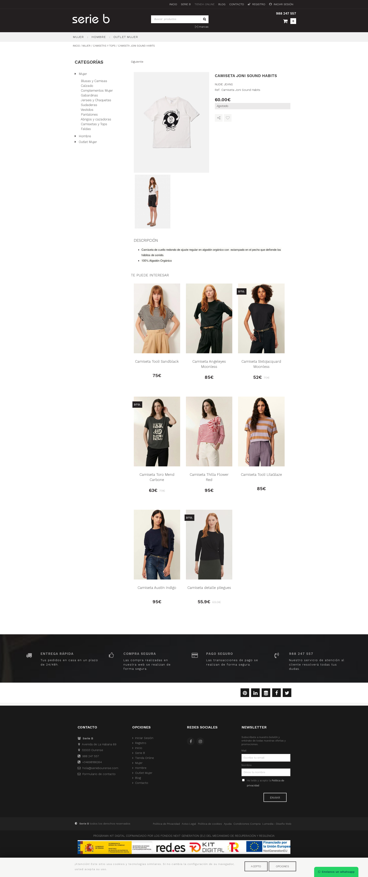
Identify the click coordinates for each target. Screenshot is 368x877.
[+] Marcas (202, 26)
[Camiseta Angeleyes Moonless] (209, 318)
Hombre (98, 37)
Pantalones (89, 114)
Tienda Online (204, 4)
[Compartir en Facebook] (276, 693)
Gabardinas (89, 95)
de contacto (99, 774)
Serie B (186, 4)
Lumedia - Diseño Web (276, 823)
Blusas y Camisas (94, 81)
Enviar (275, 797)
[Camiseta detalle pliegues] (209, 544)
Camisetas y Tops (94, 124)
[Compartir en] (219, 118)
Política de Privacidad (166, 823)
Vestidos (87, 110)
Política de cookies (210, 823)
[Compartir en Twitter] (287, 693)
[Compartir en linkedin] (255, 693)
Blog (221, 4)
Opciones (282, 866)
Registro (258, 4)
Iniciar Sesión (283, 4)
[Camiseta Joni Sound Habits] (171, 122)
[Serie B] (100, 19)
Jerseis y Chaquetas (96, 100)
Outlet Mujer (125, 37)
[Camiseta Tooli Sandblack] (157, 318)
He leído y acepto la (265, 783)
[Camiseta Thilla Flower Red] (209, 431)
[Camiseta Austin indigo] (157, 544)
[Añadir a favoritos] (228, 118)
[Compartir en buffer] (266, 693)
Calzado (87, 86)
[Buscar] (204, 19)
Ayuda (228, 823)
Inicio (173, 4)
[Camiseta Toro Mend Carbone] (157, 431)
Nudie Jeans (224, 84)
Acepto (256, 866)
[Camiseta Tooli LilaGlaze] (261, 431)
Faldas (86, 129)
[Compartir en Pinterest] (245, 693)
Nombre (247, 765)
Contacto (236, 4)
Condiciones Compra (246, 823)
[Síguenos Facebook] (191, 742)
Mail (244, 750)
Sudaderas (89, 105)
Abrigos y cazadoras (96, 119)
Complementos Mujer (97, 90)
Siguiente (137, 61)
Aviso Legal (189, 823)
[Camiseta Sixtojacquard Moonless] (261, 318)
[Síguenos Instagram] (201, 742)
